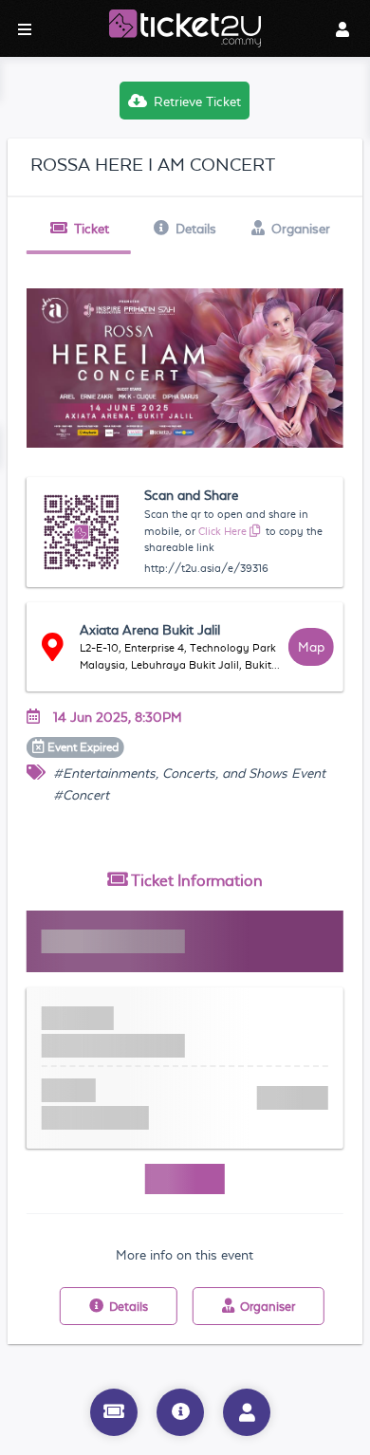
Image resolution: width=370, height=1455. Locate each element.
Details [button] (196, 228)
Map (311, 646)
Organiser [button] (300, 228)
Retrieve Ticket (197, 101)
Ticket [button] (91, 228)
